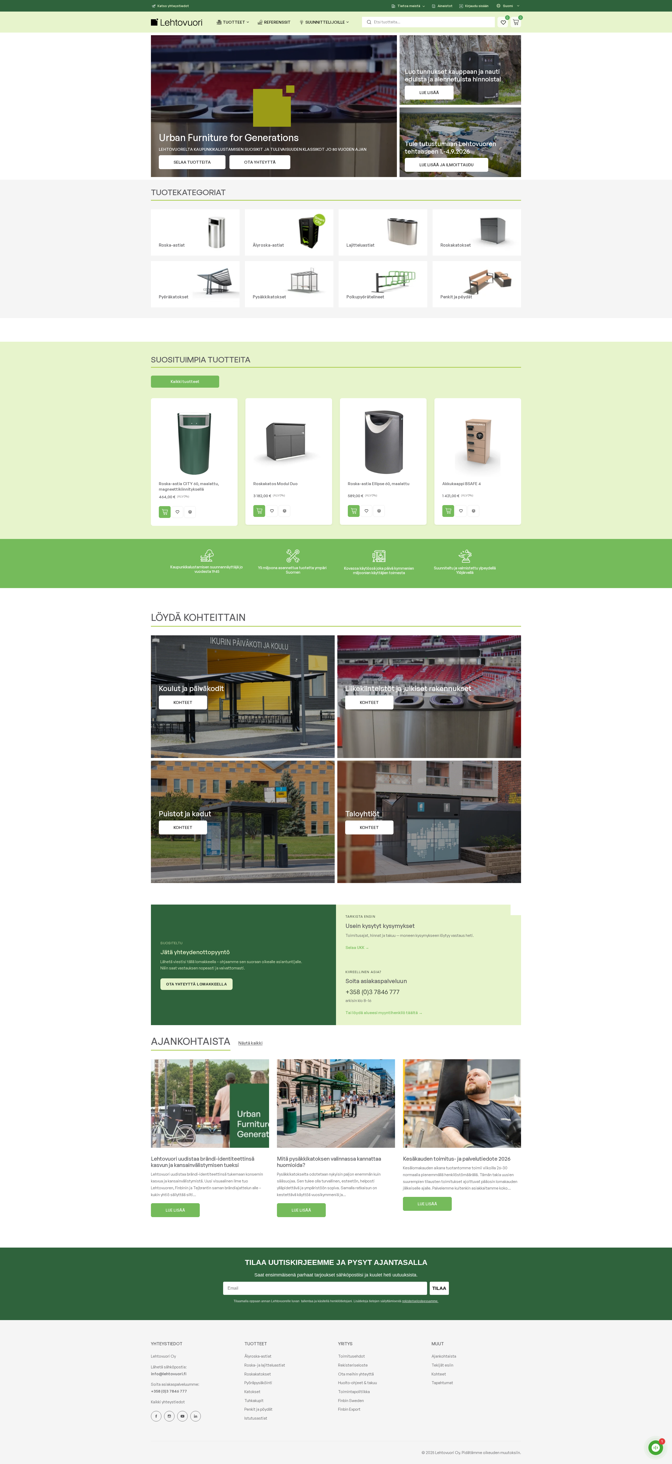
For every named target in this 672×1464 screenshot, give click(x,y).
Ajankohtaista (444, 1356)
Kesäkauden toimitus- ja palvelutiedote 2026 (457, 1158)
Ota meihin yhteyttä (356, 1374)
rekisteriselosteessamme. (420, 1301)
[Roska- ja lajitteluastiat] (195, 232)
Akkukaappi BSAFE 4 (461, 483)
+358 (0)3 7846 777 (372, 992)
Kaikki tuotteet (185, 381)
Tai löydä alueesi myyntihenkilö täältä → (384, 1012)
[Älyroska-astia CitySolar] (289, 232)
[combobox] (428, 22)
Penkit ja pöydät (258, 1409)
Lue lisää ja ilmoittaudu (446, 164)
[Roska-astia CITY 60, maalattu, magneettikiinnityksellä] (194, 441)
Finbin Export (349, 1409)
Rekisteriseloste (353, 1365)
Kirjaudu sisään (477, 6)
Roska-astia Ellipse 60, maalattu (379, 483)
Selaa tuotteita (192, 162)
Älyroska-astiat (257, 1356)
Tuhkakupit (254, 1400)
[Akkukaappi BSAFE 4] (477, 441)
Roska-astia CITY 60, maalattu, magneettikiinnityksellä (189, 486)
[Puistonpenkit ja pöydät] (477, 284)
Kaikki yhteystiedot (168, 1401)
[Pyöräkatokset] (195, 284)
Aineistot (445, 6)
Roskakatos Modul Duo (275, 483)
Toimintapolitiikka (354, 1391)
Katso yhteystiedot (173, 6)
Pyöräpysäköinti (258, 1382)
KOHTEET (369, 702)
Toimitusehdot (351, 1356)
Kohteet (439, 1374)
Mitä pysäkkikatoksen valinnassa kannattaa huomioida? (329, 1161)
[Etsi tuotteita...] (369, 22)
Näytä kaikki (250, 1043)
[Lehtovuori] (177, 22)
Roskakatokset (257, 1374)
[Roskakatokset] (477, 232)
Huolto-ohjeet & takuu (357, 1382)
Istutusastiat (255, 1418)
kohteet (183, 702)
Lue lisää (429, 92)
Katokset (252, 1391)
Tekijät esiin (442, 1365)
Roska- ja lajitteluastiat (264, 1365)
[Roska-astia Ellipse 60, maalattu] (383, 441)
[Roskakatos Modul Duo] (288, 441)
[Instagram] (169, 1416)
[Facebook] (156, 1416)
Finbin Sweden (351, 1400)
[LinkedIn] (195, 1416)
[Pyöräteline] (383, 284)
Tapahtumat (442, 1382)
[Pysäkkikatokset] (289, 284)
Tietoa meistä (408, 6)
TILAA (439, 1288)
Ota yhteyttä (260, 162)
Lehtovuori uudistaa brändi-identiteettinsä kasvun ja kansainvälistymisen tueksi (202, 1161)
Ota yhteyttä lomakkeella (196, 984)
